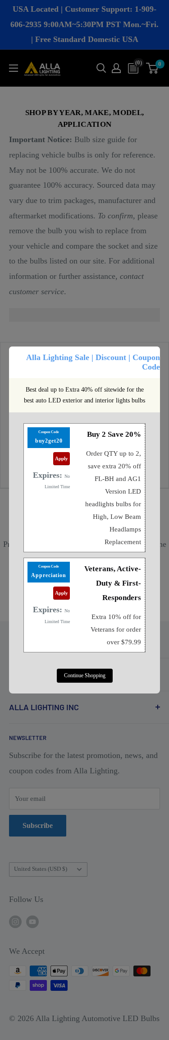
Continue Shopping (84, 675)
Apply (61, 458)
